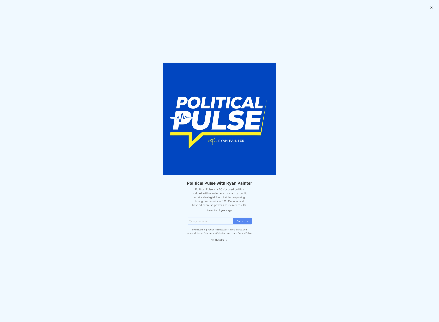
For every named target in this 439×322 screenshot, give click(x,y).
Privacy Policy (244, 233)
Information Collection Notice (218, 233)
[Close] (431, 7)
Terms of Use (235, 229)
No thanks (217, 240)
